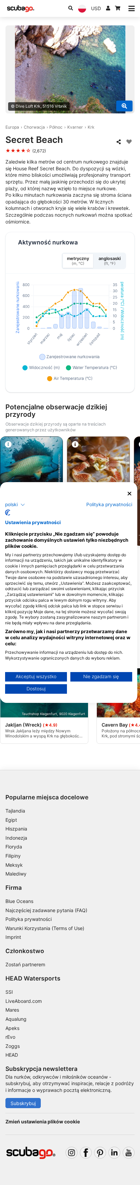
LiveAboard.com (23, 1001)
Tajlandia (15, 811)
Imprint (13, 937)
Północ (56, 127)
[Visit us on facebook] (86, 1153)
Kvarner (75, 127)
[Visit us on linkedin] (114, 1153)
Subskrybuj (23, 1103)
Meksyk (14, 865)
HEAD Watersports (32, 978)
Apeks (12, 1028)
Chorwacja (34, 127)
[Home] (20, 8)
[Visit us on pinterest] (100, 1153)
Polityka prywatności (28, 919)
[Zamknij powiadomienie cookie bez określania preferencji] (129, 494)
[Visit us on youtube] (129, 1153)
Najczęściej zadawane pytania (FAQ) (46, 910)
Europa (12, 127)
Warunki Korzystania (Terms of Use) (44, 928)
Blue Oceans (19, 901)
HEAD (11, 1055)
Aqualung (16, 1019)
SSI (9, 992)
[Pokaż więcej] (124, 106)
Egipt (11, 820)
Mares (12, 1010)
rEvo (10, 1037)
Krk (91, 127)
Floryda (13, 846)
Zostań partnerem (25, 964)
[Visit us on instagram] (71, 1153)
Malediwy (16, 874)
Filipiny (13, 856)
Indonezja (16, 838)
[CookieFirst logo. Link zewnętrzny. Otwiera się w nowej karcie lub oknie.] (7, 513)
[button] (15, 504)
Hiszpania (16, 829)
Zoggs (12, 1046)
